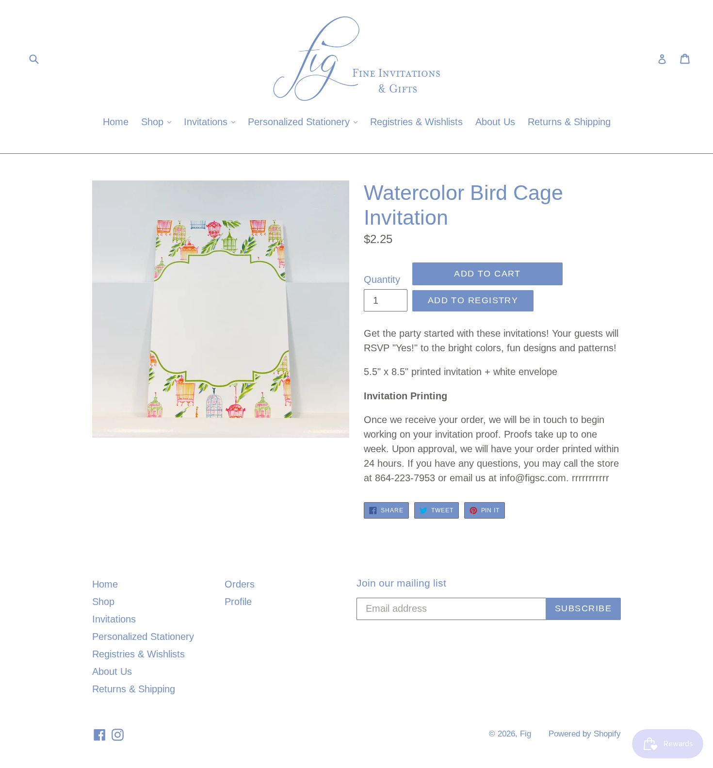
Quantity (382, 279)
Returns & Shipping (569, 121)
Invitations (212, 121)
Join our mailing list (401, 582)
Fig (525, 733)
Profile (238, 601)
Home (116, 121)
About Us (495, 121)
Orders (240, 584)
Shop (158, 121)
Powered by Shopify (585, 733)
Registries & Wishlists (416, 121)
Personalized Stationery (305, 121)
